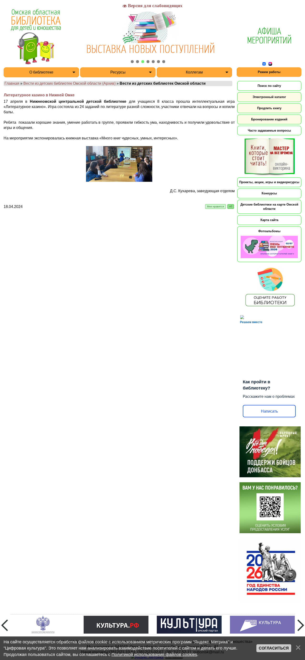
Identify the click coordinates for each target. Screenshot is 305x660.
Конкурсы (269, 193)
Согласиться (274, 648)
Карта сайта (269, 220)
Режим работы (269, 72)
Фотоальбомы (269, 231)
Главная (12, 83)
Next (300, 625)
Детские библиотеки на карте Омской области (269, 207)
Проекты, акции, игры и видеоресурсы (269, 182)
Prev (4, 625)
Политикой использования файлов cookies (154, 654)
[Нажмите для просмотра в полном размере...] (119, 180)
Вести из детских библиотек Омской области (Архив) (69, 83)
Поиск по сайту (269, 86)
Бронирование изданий (269, 119)
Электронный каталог (269, 97)
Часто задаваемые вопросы (269, 130)
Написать (269, 411)
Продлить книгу (269, 108)
